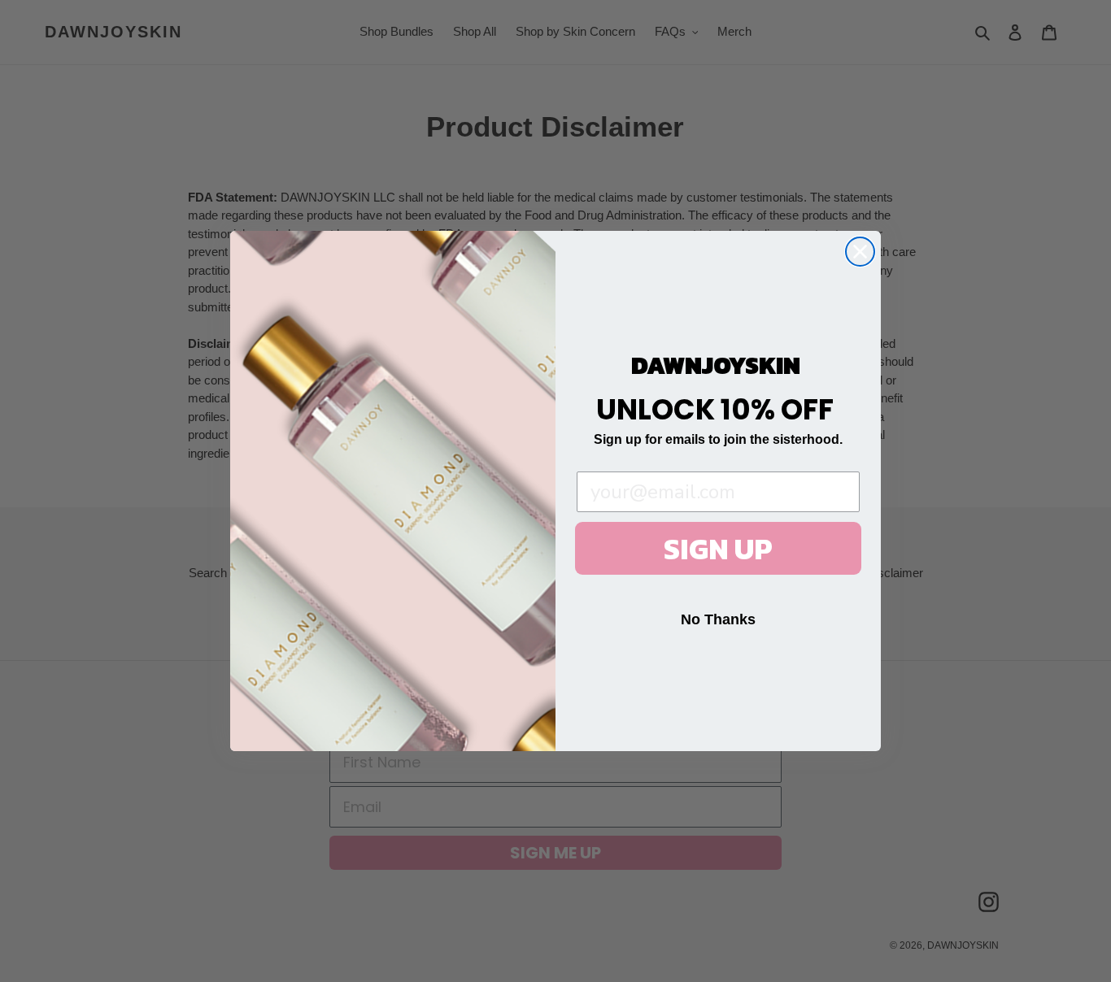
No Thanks (718, 619)
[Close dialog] (860, 251)
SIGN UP (718, 549)
